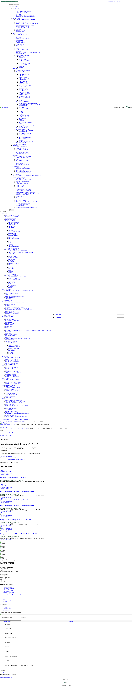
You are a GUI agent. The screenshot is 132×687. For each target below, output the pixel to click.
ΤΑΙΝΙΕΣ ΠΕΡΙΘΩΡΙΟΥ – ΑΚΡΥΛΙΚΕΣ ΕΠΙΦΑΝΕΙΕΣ (27, 175)
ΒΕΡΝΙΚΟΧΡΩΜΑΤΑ (21, 196)
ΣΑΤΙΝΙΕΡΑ (22, 121)
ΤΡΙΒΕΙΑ (21, 140)
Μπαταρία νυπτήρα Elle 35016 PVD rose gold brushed (17, 491)
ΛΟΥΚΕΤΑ (8, 333)
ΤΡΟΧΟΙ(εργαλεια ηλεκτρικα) (26, 125)
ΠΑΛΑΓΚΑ (22, 90)
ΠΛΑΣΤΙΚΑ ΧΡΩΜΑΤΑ (22, 204)
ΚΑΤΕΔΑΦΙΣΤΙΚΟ (23, 110)
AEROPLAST (9, 386)
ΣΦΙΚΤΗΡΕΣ (8, 300)
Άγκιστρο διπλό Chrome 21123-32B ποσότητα (13, 453)
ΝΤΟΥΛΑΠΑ (16, 166)
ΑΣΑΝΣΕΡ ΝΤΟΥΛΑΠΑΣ (22, 167)
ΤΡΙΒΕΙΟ (21, 99)
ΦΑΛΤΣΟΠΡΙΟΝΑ (23, 126)
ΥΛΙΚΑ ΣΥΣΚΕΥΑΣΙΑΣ (19, 177)
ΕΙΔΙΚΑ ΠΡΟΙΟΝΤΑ (21, 199)
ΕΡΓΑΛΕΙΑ (15, 69)
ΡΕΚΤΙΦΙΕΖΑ (22, 118)
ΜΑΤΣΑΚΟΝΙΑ (23, 88)
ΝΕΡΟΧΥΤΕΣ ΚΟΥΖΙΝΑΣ (22, 153)
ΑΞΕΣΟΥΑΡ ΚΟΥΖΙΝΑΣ (22, 147)
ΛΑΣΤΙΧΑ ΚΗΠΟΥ (10, 297)
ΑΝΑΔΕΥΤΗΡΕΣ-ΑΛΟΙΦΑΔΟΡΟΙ (28, 130)
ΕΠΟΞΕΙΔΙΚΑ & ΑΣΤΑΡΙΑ (23, 26)
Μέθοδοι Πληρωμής (8, 590)
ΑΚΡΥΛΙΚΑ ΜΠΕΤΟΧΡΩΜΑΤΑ (24, 189)
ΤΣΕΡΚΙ (18, 182)
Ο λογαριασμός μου (8, 600)
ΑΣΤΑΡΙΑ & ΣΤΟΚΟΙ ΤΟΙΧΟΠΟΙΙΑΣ (25, 192)
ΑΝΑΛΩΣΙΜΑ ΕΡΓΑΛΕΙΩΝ (23, 70)
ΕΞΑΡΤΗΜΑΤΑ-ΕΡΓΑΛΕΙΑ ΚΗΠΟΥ (25, 16)
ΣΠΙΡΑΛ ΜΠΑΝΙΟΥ (21, 163)
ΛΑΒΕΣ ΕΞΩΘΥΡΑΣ (24, 60)
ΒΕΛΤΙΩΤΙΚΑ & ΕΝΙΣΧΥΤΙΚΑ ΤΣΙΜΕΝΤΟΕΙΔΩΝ (29, 21)
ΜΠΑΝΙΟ (15, 155)
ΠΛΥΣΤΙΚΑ (22, 114)
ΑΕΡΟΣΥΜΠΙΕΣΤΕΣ (24, 78)
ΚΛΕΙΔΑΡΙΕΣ (19, 40)
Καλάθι (5, 601)
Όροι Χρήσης (6, 591)
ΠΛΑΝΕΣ (21, 112)
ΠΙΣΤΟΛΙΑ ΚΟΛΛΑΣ (24, 93)
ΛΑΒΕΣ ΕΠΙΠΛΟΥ (24, 62)
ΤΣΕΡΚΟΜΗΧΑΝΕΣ (10, 393)
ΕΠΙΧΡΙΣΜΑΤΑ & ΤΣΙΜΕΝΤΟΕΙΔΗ (25, 25)
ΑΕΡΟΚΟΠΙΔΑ (23, 77)
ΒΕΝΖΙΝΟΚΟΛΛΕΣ (21, 22)
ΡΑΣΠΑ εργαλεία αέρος (24, 96)
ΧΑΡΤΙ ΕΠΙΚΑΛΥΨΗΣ (22, 184)
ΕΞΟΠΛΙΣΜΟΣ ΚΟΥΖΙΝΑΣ (23, 149)
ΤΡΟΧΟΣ (21, 100)
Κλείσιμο (2, 672)
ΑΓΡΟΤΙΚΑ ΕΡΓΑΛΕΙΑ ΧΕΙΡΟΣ (24, 11)
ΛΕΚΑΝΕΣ (18, 159)
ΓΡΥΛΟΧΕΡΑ (22, 56)
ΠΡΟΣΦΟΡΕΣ (16, 174)
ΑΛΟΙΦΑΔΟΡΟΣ (23, 82)
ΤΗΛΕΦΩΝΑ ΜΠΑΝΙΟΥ (22, 164)
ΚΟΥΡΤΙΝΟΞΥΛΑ (20, 43)
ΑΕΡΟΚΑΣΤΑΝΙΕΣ (24, 73)
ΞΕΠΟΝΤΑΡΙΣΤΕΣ (23, 89)
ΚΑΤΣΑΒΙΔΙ (22, 134)
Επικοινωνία (6, 610)
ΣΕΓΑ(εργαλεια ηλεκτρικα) (25, 122)
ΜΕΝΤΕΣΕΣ (19, 45)
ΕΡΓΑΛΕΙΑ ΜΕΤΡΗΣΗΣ (22, 127)
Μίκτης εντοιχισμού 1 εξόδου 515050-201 (13, 477)
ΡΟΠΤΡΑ (21, 67)
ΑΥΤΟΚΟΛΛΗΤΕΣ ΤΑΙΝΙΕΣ (23, 179)
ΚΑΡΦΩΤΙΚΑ (22, 86)
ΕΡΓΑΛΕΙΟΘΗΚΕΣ (21, 144)
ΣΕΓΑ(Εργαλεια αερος (24, 97)
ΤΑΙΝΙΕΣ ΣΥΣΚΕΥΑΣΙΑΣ (22, 181)
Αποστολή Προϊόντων (8, 592)
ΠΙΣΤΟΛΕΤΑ (22, 111)
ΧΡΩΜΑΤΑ (15, 188)
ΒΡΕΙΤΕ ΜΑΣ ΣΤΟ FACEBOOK (114, 1)
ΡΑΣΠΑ (10, 241)
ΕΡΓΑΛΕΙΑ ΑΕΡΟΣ (21, 71)
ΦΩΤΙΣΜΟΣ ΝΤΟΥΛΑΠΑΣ (23, 173)
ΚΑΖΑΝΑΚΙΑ (9, 368)
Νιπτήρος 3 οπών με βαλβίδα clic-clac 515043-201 (15, 519)
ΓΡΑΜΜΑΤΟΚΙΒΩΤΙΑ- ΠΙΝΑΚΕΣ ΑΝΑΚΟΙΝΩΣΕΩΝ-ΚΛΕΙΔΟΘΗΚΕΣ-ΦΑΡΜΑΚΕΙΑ (38, 36)
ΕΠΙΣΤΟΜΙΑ (22, 58)
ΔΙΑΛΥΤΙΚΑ (19, 197)
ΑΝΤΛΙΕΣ (18, 14)
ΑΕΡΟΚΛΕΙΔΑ (23, 75)
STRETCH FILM (20, 178)
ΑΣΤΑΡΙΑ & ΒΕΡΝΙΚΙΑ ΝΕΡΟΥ (24, 190)
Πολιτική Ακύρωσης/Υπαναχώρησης (12, 594)
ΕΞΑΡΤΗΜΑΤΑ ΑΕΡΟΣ (25, 85)
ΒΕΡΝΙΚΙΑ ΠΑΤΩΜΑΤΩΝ (22, 195)
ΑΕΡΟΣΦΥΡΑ (22, 79)
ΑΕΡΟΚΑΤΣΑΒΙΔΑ (24, 74)
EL (119, 316)
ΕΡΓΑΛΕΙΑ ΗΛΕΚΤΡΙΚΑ (22, 101)
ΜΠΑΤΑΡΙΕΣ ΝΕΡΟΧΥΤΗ (23, 152)
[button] (5, 483)
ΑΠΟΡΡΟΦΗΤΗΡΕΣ (21, 148)
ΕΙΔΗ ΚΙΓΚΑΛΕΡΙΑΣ (18, 33)
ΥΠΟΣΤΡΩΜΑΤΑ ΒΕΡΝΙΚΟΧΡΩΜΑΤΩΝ (26, 207)
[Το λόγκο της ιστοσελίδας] (4, 107)
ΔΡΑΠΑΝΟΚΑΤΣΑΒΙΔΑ (25, 84)
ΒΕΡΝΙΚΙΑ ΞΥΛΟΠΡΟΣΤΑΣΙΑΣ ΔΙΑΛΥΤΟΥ (27, 193)
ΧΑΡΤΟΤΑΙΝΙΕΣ (20, 186)
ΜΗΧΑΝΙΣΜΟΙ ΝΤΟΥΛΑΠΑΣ (24, 171)
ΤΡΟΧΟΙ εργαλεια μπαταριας (26, 141)
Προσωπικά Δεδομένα (8, 588)
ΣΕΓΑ (9, 242)
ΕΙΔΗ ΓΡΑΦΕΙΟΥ (20, 37)
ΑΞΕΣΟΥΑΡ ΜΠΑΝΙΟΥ (22, 158)
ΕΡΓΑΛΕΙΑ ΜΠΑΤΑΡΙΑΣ (22, 129)
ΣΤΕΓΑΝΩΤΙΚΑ (20, 205)
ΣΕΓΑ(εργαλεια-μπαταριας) (25, 137)
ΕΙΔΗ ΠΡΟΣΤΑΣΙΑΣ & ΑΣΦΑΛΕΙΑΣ (25, 15)
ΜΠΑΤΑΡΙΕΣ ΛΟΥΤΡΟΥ (22, 160)
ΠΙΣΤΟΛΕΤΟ (22, 136)
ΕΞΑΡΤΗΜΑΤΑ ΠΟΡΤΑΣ (22, 38)
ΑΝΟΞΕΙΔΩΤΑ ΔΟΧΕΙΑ (22, 12)
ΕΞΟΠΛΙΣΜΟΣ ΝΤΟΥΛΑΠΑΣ (23, 168)
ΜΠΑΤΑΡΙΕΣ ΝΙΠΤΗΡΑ (22, 162)
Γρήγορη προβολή (4, 474)
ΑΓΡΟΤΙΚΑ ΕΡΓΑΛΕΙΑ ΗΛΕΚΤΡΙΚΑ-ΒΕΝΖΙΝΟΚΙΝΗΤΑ (31, 10)
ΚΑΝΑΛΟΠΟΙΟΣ (23, 108)
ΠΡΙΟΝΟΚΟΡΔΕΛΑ (24, 115)
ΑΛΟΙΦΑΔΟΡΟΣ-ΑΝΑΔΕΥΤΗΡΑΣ (28, 103)
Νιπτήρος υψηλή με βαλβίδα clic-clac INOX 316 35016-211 (18, 534)
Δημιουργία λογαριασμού (6, 677)
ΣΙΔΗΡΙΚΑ (18, 51)
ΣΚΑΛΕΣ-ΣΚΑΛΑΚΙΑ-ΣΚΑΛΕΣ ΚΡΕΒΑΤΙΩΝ (28, 52)
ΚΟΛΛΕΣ (18, 29)
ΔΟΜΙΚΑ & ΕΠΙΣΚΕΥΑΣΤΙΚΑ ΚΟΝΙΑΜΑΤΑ (27, 23)
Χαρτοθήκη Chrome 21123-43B (8, 424)
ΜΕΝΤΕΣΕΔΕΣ (20, 170)
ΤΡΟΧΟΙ (10, 272)
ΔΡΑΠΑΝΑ (22, 107)
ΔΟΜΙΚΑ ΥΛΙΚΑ (17, 18)
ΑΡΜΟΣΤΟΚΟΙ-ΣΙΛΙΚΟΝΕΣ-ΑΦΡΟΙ (25, 19)
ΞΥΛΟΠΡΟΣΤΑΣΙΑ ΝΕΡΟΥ (23, 203)
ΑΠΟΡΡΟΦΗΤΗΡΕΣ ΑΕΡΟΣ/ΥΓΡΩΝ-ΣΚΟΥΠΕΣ (31, 104)
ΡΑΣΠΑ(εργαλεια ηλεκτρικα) (26, 116)
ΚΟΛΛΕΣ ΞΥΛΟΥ (20, 30)
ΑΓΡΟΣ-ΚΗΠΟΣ (17, 8)
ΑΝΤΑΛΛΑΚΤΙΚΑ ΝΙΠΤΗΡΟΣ (24, 156)
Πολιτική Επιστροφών (8, 587)
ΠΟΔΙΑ (17, 48)
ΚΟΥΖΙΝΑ (15, 145)
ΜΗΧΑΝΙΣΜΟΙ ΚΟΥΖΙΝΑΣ (23, 151)
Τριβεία (20, 123)
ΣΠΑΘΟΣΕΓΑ (22, 138)
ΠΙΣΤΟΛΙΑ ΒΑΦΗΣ (24, 92)
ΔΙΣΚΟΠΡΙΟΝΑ (23, 105)
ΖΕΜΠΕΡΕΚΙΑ (23, 59)
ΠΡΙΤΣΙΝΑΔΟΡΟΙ (23, 95)
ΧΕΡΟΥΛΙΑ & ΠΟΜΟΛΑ (22, 55)
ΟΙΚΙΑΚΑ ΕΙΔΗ (20, 47)
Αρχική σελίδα (4, 422)
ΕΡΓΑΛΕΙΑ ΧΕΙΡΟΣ (21, 142)
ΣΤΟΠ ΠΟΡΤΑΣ (20, 53)
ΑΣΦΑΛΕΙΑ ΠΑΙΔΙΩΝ (21, 34)
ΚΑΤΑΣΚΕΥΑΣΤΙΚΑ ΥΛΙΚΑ (23, 27)
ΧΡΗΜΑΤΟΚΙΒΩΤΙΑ (10, 329)
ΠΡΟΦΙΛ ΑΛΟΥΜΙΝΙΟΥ (22, 49)
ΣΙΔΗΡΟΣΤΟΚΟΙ (20, 32)
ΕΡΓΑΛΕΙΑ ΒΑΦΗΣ (21, 200)
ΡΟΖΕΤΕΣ (21, 66)
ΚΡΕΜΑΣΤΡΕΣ (20, 44)
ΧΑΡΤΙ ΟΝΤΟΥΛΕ (20, 185)
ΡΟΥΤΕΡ (21, 119)
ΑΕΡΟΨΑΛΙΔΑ (23, 81)
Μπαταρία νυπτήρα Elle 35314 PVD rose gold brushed (17, 505)
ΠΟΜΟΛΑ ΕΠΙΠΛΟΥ (24, 63)
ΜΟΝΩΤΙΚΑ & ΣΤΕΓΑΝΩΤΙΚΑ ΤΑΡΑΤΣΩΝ (27, 201)
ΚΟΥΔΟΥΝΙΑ (19, 41)
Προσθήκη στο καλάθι (35, 453)
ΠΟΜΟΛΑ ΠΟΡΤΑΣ (24, 64)
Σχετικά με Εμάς (7, 608)
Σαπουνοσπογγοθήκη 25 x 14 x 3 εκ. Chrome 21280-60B (14, 428)
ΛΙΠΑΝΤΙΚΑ (8, 298)
